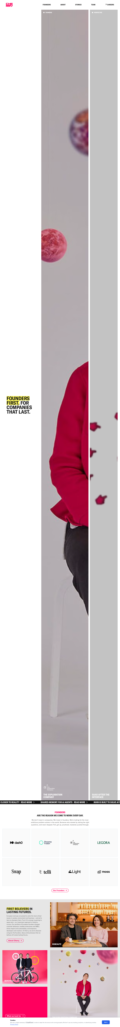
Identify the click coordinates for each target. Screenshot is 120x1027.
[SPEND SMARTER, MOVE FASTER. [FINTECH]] (104, 872)
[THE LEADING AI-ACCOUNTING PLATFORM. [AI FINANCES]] (74, 872)
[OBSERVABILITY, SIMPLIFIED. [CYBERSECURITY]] (16, 843)
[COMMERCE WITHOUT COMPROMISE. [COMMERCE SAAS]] (16, 872)
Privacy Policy (14, 1024)
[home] (9, 5)
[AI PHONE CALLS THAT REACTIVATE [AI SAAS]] (45, 872)
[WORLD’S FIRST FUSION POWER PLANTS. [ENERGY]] (45, 843)
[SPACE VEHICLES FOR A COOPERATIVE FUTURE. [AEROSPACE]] (74, 843)
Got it (105, 1022)
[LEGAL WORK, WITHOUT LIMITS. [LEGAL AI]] (104, 843)
